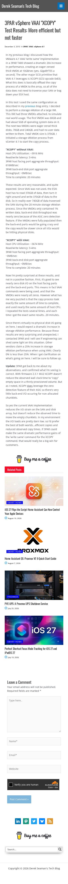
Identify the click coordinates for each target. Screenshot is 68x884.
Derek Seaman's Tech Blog (20, 6)
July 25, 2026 (13, 608)
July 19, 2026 (13, 657)
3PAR (25, 46)
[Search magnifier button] (60, 849)
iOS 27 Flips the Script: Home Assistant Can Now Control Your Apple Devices (32, 511)
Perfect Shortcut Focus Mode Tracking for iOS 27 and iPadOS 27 (31, 650)
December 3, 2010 (12, 46)
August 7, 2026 (13, 563)
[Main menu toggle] (61, 6)
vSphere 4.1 (39, 46)
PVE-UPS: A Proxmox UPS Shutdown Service (26, 604)
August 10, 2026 (14, 518)
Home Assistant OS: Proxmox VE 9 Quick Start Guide (30, 558)
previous (30, 106)
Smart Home (14, 502)
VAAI (31, 46)
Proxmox (12, 596)
